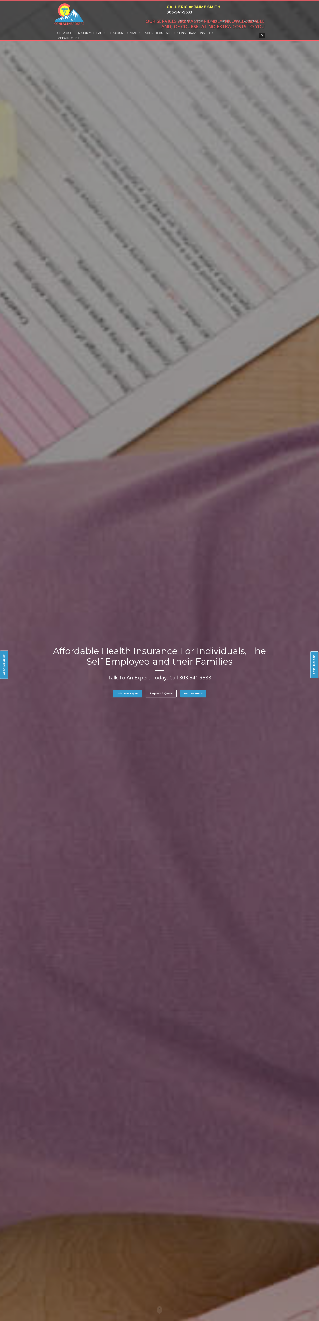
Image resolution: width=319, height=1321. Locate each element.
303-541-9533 (314, 664)
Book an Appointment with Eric (159, 114)
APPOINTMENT (4, 664)
